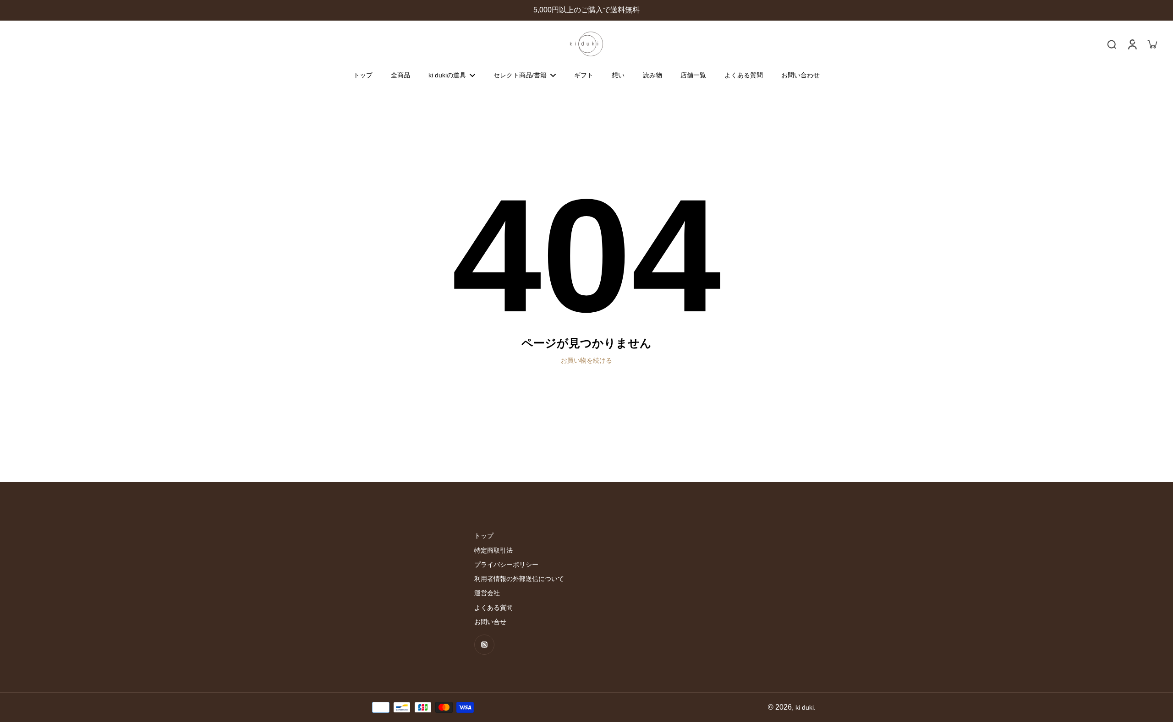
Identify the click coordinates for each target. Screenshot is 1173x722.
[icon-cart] (1152, 44)
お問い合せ (490, 621)
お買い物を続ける (586, 360)
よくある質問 (493, 607)
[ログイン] (1132, 44)
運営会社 (487, 593)
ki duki (804, 707)
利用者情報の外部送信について (519, 578)
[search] (1112, 44)
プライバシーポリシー (506, 564)
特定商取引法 (493, 550)
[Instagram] (484, 645)
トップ (483, 535)
